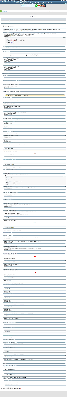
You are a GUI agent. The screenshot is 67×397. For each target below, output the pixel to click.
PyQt (42, 3)
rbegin (7, 136)
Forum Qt (25, 3)
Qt (48, 2)
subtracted (40, 33)
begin (11, 35)
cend (9, 148)
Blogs (16, 0)
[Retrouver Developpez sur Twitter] (65, 3)
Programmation (23, 1)
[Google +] (20, 388)
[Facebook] (19, 388)
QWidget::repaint (29, 29)
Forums (9, 0)
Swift (47, 2)
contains (15, 34)
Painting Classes (10, 26)
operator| (10, 306)
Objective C (38, 2)
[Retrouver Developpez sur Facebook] (66, 3)
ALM (13, 1)
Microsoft (15, 1)
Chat (19, 0)
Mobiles (30, 1)
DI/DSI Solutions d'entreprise (6, 1)
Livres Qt (39, 3)
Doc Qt (29, 3)
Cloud (10, 1)
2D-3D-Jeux (24, 2)
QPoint (18, 34)
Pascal (40, 2)
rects (7, 217)
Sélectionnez (64, 37)
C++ (30, 2)
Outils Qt (34, 3)
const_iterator (8, 112)
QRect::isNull (24, 119)
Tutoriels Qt (31, 3)
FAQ (14, 0)
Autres (51, 2)
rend (6, 140)
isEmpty (11, 34)
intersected (37, 33)
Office (28, 1)
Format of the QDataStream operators (11, 369)
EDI (21, 1)
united (34, 33)
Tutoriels (12, 0)
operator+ (11, 356)
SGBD (26, 1)
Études (27, 0)
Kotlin (35, 2)
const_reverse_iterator (9, 204)
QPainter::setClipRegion (10, 29)
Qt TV (41, 3)
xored (43, 33)
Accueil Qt (23, 3)
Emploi (25, 0)
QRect (20, 34)
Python (43, 2)
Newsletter (21, 0)
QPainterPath (23, 30)
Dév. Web (19, 1)
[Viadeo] (18, 388)
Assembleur (27, 2)
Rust (45, 2)
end (13, 35)
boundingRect (32, 34)
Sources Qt (37, 3)
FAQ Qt (27, 3)
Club (31, 0)
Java (17, 1)
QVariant (10, 280)
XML (49, 2)
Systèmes (33, 1)
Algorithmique (21, 2)
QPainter (34, 30)
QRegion (4, 29)
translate (55, 33)
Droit (30, 0)
